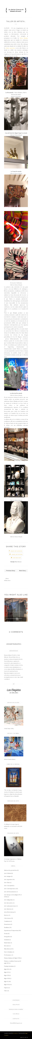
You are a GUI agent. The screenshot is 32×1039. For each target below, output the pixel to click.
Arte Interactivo (8, 903)
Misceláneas (18, 561)
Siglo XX (6, 981)
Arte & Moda (7, 873)
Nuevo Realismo (8, 952)
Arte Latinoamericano (10, 906)
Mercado (6, 946)
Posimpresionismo (9, 966)
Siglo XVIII (7, 978)
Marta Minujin (24, 38)
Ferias (5, 933)
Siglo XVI (6, 972)
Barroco (6, 915)
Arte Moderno (8, 909)
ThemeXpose (15, 1033)
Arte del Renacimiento (10, 891)
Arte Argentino (8, 879)
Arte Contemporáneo (10, 888)
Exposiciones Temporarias (11, 930)
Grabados (6, 939)
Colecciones (7, 918)
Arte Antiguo (7, 876)
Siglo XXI (6, 984)
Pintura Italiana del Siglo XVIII (12, 958)
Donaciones (7, 924)
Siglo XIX (6, 969)
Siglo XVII (6, 975)
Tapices (6, 987)
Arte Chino (7, 882)
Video (5, 990)
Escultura (6, 927)
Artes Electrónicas (9, 912)
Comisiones (7, 921)
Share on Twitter (17, 554)
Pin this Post (17, 557)
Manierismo (7, 942)
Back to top (23, 1037)
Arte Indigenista (8, 900)
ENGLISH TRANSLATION (14, 644)
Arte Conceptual (8, 885)
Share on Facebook (16, 551)
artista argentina (10, 48)
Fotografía (7, 936)
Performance (7, 955)
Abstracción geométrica (10, 870)
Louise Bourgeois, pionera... (14, 618)
